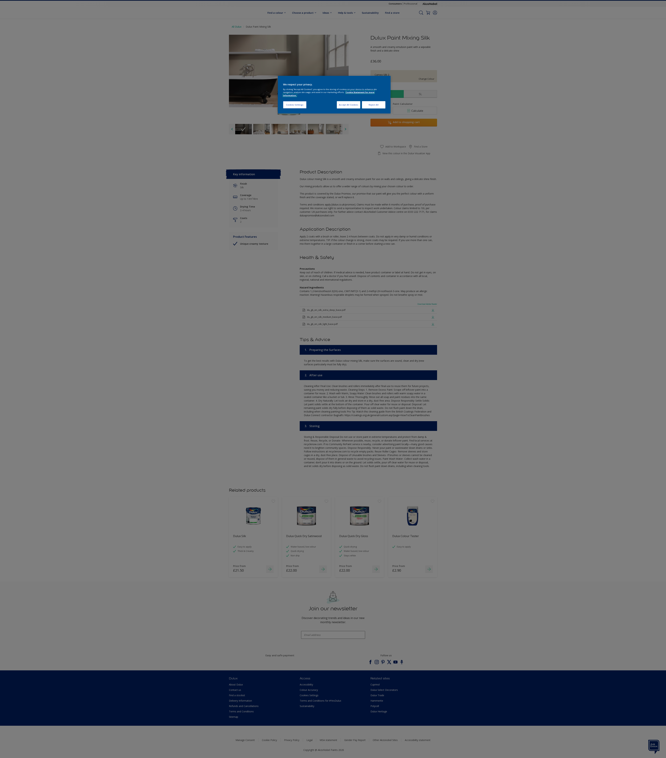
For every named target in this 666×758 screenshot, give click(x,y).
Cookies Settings (295, 104)
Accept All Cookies (348, 104)
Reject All (374, 104)
